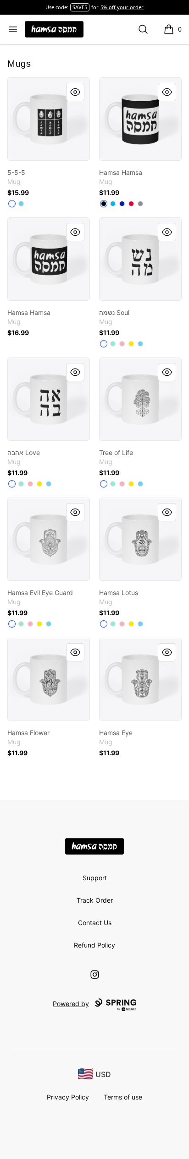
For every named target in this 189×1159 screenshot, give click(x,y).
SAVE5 (79, 7)
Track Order (95, 900)
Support (95, 878)
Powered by (71, 1003)
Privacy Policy (68, 1097)
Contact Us (94, 922)
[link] (48, 119)
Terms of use (123, 1097)
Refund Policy (94, 945)
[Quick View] (75, 92)
